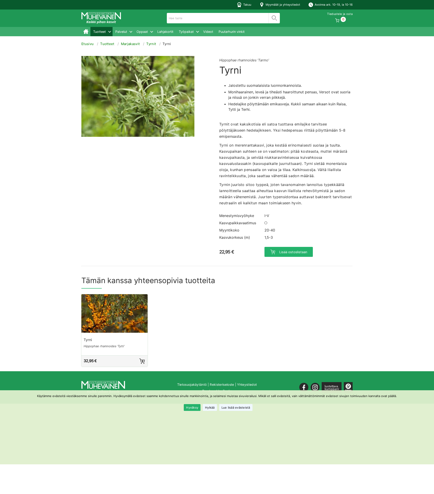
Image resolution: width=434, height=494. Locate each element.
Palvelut (121, 32)
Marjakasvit (130, 44)
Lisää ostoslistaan (293, 252)
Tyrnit (151, 44)
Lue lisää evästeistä (236, 407)
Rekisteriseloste (222, 384)
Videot (208, 32)
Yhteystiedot (247, 384)
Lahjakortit (165, 32)
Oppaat (142, 32)
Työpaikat (186, 32)
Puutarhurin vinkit (232, 32)
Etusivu (85, 32)
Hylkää (210, 407)
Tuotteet (99, 32)
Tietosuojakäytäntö (192, 384)
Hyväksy (192, 407)
